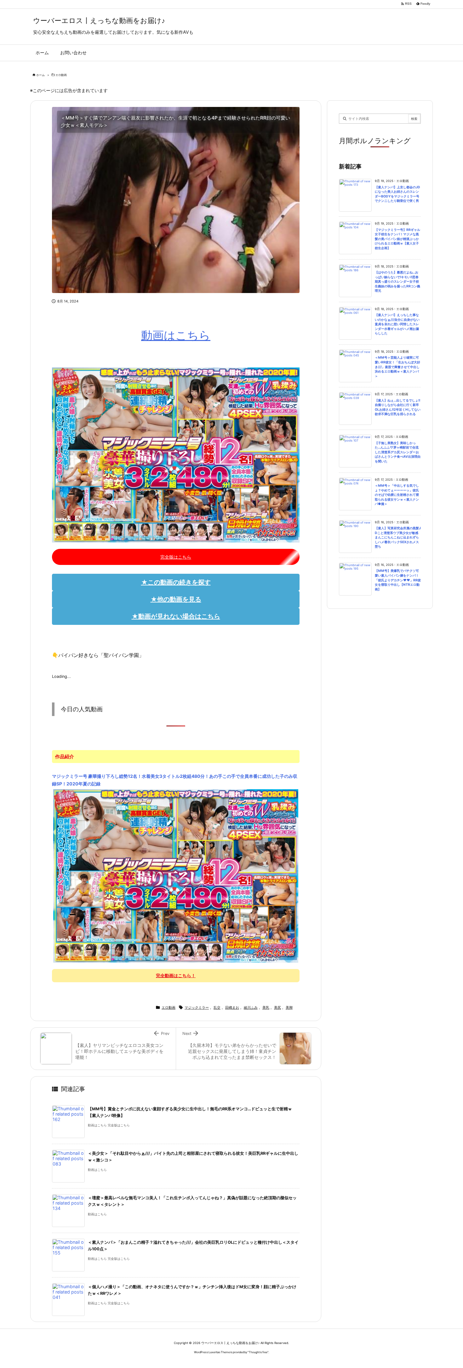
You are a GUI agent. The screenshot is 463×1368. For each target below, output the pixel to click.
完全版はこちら (175, 557)
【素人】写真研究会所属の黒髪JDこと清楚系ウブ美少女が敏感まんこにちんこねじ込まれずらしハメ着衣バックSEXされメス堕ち (398, 537)
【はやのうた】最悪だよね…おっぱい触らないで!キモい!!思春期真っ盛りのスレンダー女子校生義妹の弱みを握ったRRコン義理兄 (397, 281)
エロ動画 (61, 75)
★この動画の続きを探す (176, 582)
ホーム (40, 75)
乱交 (217, 1007)
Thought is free (258, 1352)
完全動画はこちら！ (176, 975)
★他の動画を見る (176, 599)
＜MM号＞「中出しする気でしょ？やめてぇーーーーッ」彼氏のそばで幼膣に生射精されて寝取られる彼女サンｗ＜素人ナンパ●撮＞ (397, 495)
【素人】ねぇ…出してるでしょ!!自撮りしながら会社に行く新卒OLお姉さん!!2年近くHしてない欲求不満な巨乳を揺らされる (397, 407)
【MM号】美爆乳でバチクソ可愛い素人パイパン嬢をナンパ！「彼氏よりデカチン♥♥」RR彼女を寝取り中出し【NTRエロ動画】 (398, 580)
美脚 (289, 1007)
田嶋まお (232, 1007)
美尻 (277, 1007)
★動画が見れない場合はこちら (176, 616)
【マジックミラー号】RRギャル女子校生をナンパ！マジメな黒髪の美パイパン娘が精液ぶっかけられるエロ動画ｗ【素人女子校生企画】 (397, 239)
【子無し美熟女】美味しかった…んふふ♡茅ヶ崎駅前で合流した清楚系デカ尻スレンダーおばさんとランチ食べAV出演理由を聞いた (397, 452)
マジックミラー (197, 1007)
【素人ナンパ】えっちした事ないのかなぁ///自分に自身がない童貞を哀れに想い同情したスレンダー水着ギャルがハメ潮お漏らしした (397, 324)
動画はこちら (175, 335)
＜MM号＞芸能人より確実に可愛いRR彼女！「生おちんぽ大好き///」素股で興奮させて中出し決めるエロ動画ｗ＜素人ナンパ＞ (397, 366)
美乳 (265, 1007)
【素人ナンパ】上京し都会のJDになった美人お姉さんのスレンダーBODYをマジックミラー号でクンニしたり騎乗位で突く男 (397, 194)
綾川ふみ (251, 1007)
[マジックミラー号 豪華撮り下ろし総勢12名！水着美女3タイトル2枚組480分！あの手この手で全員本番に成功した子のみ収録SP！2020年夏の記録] (176, 876)
